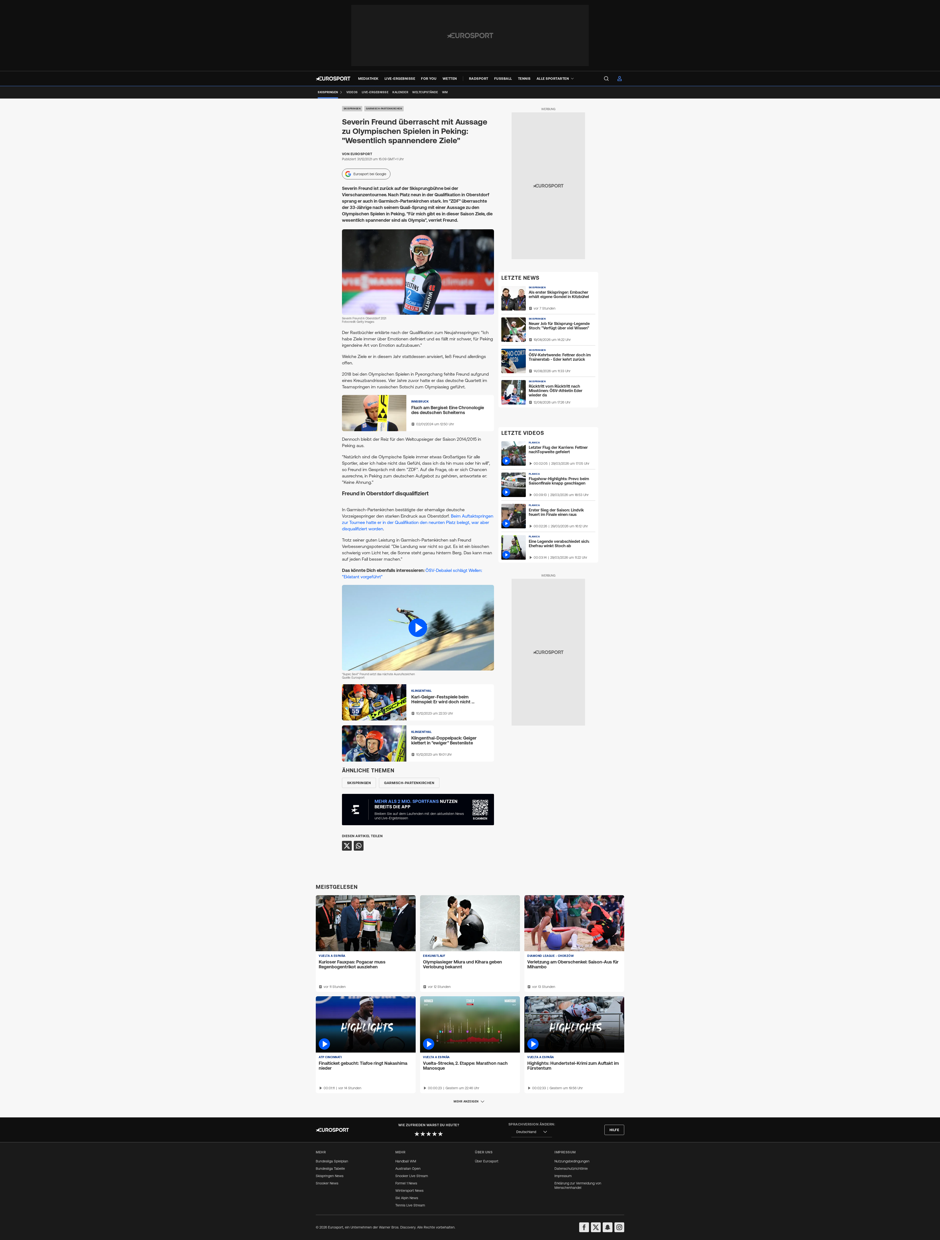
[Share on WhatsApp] (359, 846)
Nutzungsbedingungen (571, 1161)
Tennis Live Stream (410, 1205)
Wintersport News (409, 1191)
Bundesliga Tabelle (330, 1168)
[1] (417, 1134)
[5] (440, 1134)
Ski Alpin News (406, 1198)
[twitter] (596, 1227)
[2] (423, 1134)
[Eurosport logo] (333, 78)
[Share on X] (347, 846)
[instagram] (619, 1227)
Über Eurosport (486, 1161)
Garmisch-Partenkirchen (384, 108)
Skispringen (352, 108)
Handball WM (405, 1161)
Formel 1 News (406, 1183)
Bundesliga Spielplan (332, 1161)
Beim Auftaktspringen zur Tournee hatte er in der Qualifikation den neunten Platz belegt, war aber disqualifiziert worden (417, 522)
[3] (429, 1134)
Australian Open (408, 1168)
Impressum (563, 1176)
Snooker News (327, 1183)
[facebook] (584, 1227)
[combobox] (531, 1132)
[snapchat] (607, 1227)
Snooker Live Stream (411, 1176)
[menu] (606, 78)
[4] (434, 1134)
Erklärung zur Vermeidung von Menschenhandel (577, 1185)
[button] (418, 627)
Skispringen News (329, 1176)
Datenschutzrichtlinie (571, 1168)
